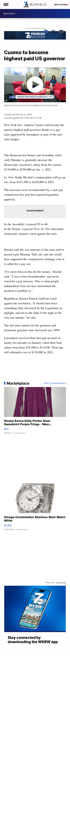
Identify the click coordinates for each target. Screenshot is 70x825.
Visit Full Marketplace (55, 383)
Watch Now (60, 5)
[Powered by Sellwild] (61, 582)
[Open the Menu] (6, 4)
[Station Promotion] (35, 35)
